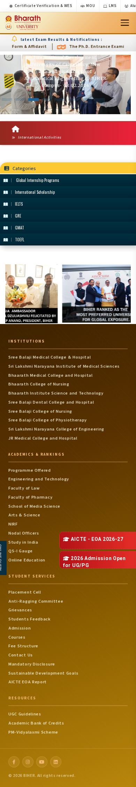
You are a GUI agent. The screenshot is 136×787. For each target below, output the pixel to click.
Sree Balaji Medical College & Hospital (49, 357)
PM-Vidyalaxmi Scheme (33, 732)
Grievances (20, 610)
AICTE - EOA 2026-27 (96, 539)
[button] (7, 99)
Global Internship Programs (37, 180)
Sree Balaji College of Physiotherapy (47, 420)
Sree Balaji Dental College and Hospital (51, 402)
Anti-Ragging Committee (35, 601)
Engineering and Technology (38, 479)
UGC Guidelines (24, 714)
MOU (90, 5)
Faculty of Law (24, 488)
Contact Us (20, 655)
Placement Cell (24, 592)
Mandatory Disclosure (31, 664)
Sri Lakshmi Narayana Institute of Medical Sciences (64, 366)
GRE (18, 216)
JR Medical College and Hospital (42, 438)
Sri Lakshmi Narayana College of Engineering (56, 429)
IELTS (19, 204)
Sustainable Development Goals (43, 673)
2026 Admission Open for (94, 562)
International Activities (39, 137)
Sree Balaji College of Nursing (40, 411)
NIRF (13, 524)
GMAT (19, 227)
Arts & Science (24, 515)
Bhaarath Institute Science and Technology (56, 393)
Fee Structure (23, 646)
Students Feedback (29, 619)
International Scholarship (35, 192)
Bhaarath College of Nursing (38, 384)
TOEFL (19, 239)
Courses (16, 637)
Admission (19, 628)
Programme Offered (29, 470)
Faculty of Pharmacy (30, 497)
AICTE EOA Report (27, 682)
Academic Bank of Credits (36, 723)
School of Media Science (34, 506)
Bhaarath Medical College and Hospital (50, 375)
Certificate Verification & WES (44, 5)
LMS (112, 5)
